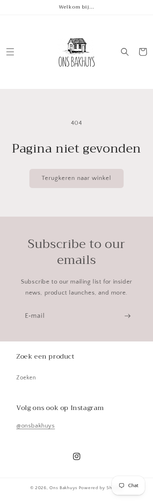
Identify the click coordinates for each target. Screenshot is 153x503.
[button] (10, 52)
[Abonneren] (127, 316)
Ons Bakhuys (63, 487)
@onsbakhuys (35, 425)
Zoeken (26, 377)
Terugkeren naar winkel (76, 178)
